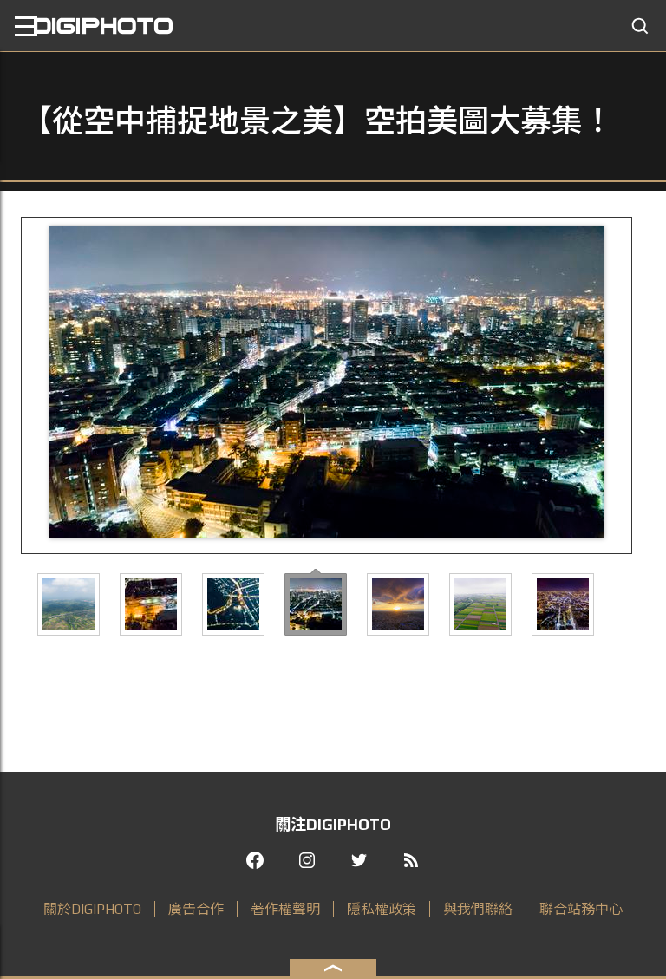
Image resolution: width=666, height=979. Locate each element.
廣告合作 (196, 909)
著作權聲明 (285, 909)
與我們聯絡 (478, 909)
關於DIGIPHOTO (92, 909)
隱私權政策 (381, 909)
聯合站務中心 (581, 909)
